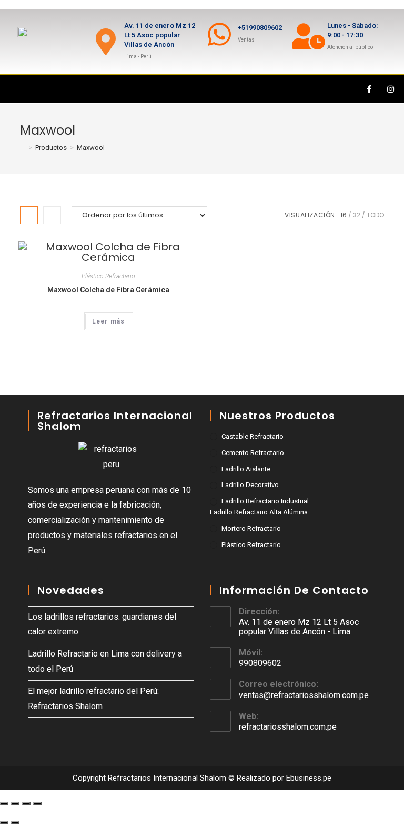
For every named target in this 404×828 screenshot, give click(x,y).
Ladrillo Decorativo (250, 485)
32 (356, 214)
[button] (12, 89)
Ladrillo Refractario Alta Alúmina (259, 512)
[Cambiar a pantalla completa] (26, 803)
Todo (375, 214)
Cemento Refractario (252, 453)
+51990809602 (260, 28)
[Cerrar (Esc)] (4, 803)
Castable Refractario (252, 436)
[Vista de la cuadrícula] (29, 215)
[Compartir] (15, 803)
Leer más (108, 321)
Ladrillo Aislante (245, 469)
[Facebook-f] (369, 89)
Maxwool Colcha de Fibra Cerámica (108, 290)
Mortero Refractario (251, 528)
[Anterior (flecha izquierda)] (4, 822)
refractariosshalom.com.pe (288, 727)
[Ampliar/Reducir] (37, 803)
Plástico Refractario (108, 276)
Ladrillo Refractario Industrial (265, 501)
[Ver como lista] (52, 215)
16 (343, 214)
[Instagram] (391, 89)
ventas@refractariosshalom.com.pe (304, 695)
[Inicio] (22, 148)
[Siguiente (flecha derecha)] (15, 822)
